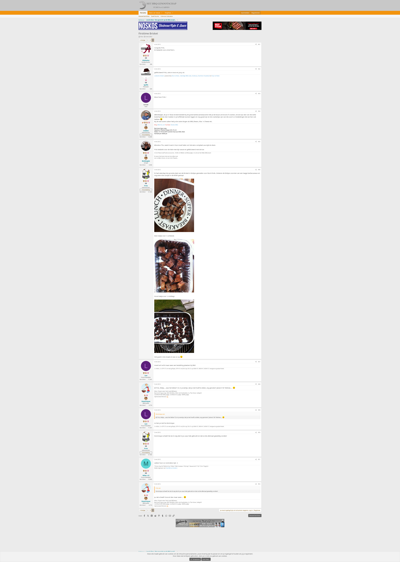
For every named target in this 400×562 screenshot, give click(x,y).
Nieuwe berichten (144, 16)
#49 (259, 410)
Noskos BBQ (174, 125)
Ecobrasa (194, 76)
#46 (259, 170)
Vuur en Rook (215, 76)
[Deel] (256, 44)
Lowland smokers (159, 76)
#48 (259, 384)
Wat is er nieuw (154, 13)
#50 (259, 432)
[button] (161, 13)
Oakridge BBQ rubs (185, 76)
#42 (259, 69)
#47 (259, 362)
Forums (143, 13)
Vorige (143, 40)
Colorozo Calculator (167, 16)
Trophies (168, 13)
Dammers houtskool (204, 76)
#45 (259, 141)
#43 (259, 93)
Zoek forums (155, 16)
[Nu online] (146, 178)
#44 (259, 111)
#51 (259, 459)
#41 (259, 44)
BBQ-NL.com (161, 125)
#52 (259, 484)
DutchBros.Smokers (171, 468)
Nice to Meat (175, 76)
